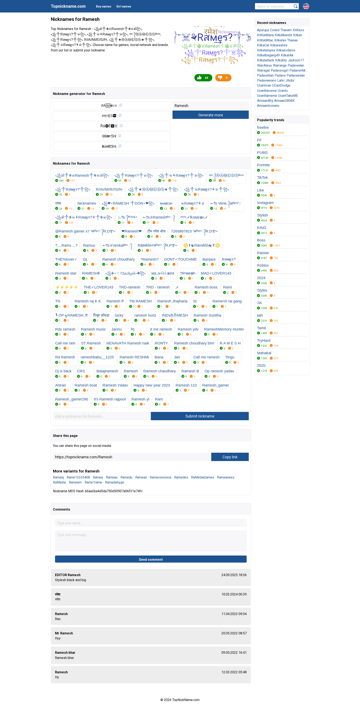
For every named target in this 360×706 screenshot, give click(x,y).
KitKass (298, 30)
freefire (263, 128)
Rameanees (225, 477)
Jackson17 (296, 60)
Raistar (263, 253)
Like (260, 190)
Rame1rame (93, 482)
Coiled (274, 30)
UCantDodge (281, 85)
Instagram (265, 203)
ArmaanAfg (265, 101)
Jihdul (289, 80)
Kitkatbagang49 (268, 55)
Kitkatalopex (266, 50)
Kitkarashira (278, 45)
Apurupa (263, 30)
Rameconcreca (160, 477)
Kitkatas (280, 40)
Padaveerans (266, 80)
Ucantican (264, 85)
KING (261, 228)
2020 (261, 365)
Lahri (280, 80)
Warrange (280, 65)
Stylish (262, 215)
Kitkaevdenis (285, 50)
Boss (261, 240)
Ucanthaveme (267, 91)
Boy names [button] (103, 6)
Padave (280, 75)
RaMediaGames (202, 477)
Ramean (141, 477)
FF (259, 140)
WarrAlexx (264, 65)
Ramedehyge (114, 482)
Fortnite (263, 165)
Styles (262, 290)
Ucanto (283, 91)
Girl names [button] (123, 6)
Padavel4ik (297, 70)
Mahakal (264, 353)
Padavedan (296, 65)
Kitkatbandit (283, 35)
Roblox (263, 265)
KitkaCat (263, 45)
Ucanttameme (267, 96)
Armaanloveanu (268, 106)
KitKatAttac (265, 40)
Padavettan (265, 75)
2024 (261, 278)
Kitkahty (281, 60)
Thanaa (292, 40)
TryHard (263, 340)
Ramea (98, 477)
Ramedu (126, 477)
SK (259, 303)
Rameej (58, 477)
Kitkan (297, 35)
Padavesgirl (279, 70)
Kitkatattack (265, 60)
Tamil (261, 328)
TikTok (262, 177)
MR (260, 315)
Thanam (286, 30)
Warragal (263, 70)
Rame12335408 (78, 477)
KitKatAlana (265, 35)
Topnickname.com (68, 6)
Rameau (112, 477)
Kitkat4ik (287, 55)
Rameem (75, 482)
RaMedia (59, 482)
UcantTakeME (288, 96)
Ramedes (181, 477)
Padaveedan (296, 75)
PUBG (262, 152)
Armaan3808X (284, 101)
